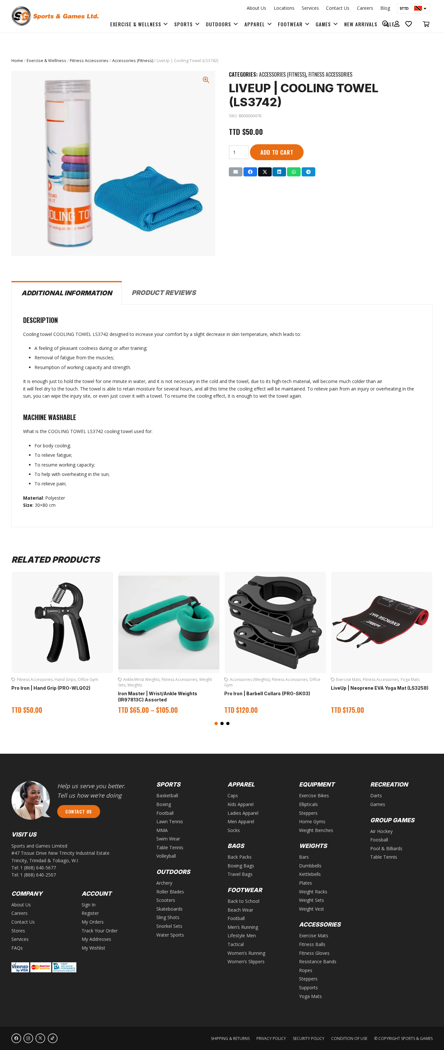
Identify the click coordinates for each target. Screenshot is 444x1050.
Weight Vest (311, 909)
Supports (308, 987)
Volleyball (166, 856)
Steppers (308, 813)
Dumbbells (310, 866)
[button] (216, 723)
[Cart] (426, 24)
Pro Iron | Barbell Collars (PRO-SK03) (267, 693)
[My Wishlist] (408, 24)
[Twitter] (40, 1038)
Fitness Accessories (89, 60)
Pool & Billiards (386, 848)
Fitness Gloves (314, 953)
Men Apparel (241, 821)
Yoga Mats (410, 679)
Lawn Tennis (169, 821)
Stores (18, 931)
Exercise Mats (348, 679)
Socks (234, 830)
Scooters (165, 900)
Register (90, 913)
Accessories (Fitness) (132, 60)
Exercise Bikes (314, 795)
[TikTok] (53, 1038)
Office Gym (88, 679)
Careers (365, 8)
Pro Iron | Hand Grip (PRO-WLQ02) (50, 688)
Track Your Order (100, 931)
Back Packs (240, 857)
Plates (305, 883)
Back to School (243, 901)
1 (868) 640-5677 (38, 867)
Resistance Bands (317, 961)
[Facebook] (16, 1038)
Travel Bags (240, 874)
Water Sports (170, 935)
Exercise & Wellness (46, 60)
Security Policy (308, 1038)
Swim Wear (168, 839)
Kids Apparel (241, 804)
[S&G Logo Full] (54, 16)
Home (17, 60)
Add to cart (277, 152)
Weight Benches (316, 830)
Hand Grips (65, 679)
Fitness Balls (312, 944)
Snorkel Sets (169, 926)
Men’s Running (243, 927)
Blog (385, 8)
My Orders (93, 922)
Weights (134, 685)
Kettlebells (310, 874)
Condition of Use (349, 1038)
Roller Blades (170, 892)
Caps (233, 795)
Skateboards (169, 909)
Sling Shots (167, 917)
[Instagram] (28, 1038)
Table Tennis (169, 847)
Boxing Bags (241, 866)
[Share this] (250, 171)
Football (165, 813)
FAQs (17, 948)
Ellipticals (308, 804)
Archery (164, 883)
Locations (284, 8)
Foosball (379, 840)
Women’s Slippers (246, 961)
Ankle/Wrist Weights (141, 679)
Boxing (163, 804)
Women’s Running (246, 953)
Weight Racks (313, 892)
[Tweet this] (265, 171)
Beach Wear (240, 910)
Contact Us (337, 8)
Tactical (236, 944)
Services (310, 8)
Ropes (305, 970)
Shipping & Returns (230, 1038)
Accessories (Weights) (250, 679)
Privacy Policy (271, 1038)
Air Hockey (381, 831)
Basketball (167, 795)
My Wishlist (93, 948)
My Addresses (96, 939)
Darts (376, 795)
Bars (304, 857)
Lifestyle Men (242, 935)
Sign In (89, 905)
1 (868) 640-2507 (38, 875)
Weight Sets (311, 900)
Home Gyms (312, 821)
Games (377, 804)
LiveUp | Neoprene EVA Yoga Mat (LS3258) (379, 688)
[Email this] (235, 171)
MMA (162, 830)
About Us (256, 8)
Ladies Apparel (243, 813)
